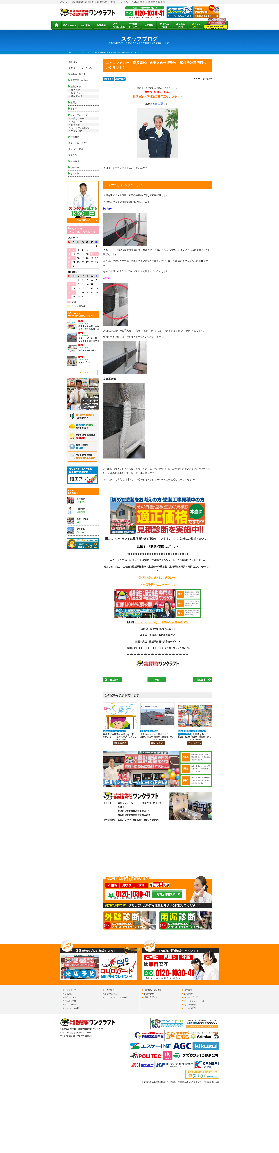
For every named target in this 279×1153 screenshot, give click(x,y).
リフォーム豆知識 (80, 127)
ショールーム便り (79, 143)
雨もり (73, 108)
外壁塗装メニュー (112, 990)
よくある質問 (180, 25)
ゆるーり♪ (75, 167)
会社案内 (85, 25)
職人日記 (75, 90)
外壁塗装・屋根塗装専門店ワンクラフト (158, 96)
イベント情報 (77, 149)
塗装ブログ (108, 79)
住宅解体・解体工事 (152, 990)
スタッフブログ (196, 25)
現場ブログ (120, 79)
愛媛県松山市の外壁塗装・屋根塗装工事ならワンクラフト (179, 1082)
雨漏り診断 (149, 994)
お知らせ (74, 161)
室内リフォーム (78, 118)
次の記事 (114, 679)
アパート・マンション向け (115, 997)
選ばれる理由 (164, 25)
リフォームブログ (119, 731)
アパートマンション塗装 (117, 25)
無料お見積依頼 (166, 894)
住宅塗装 (101, 25)
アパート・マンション (81, 68)
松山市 (180, 731)
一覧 (157, 679)
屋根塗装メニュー (112, 994)
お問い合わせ (190, 1004)
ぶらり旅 (74, 173)
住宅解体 (74, 137)
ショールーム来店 (215, 26)
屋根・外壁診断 (151, 997)
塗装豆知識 (154, 731)
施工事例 (148, 25)
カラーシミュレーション (194, 1001)
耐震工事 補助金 (190, 731)
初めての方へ (69, 25)
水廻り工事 (76, 121)
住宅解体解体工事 (133, 25)
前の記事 (201, 679)
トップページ (70, 990)
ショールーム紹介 (72, 1008)
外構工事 (75, 124)
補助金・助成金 (78, 74)
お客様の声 (189, 994)
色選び (73, 102)
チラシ (73, 155)
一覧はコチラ (83, 372)
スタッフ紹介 (70, 1004)
